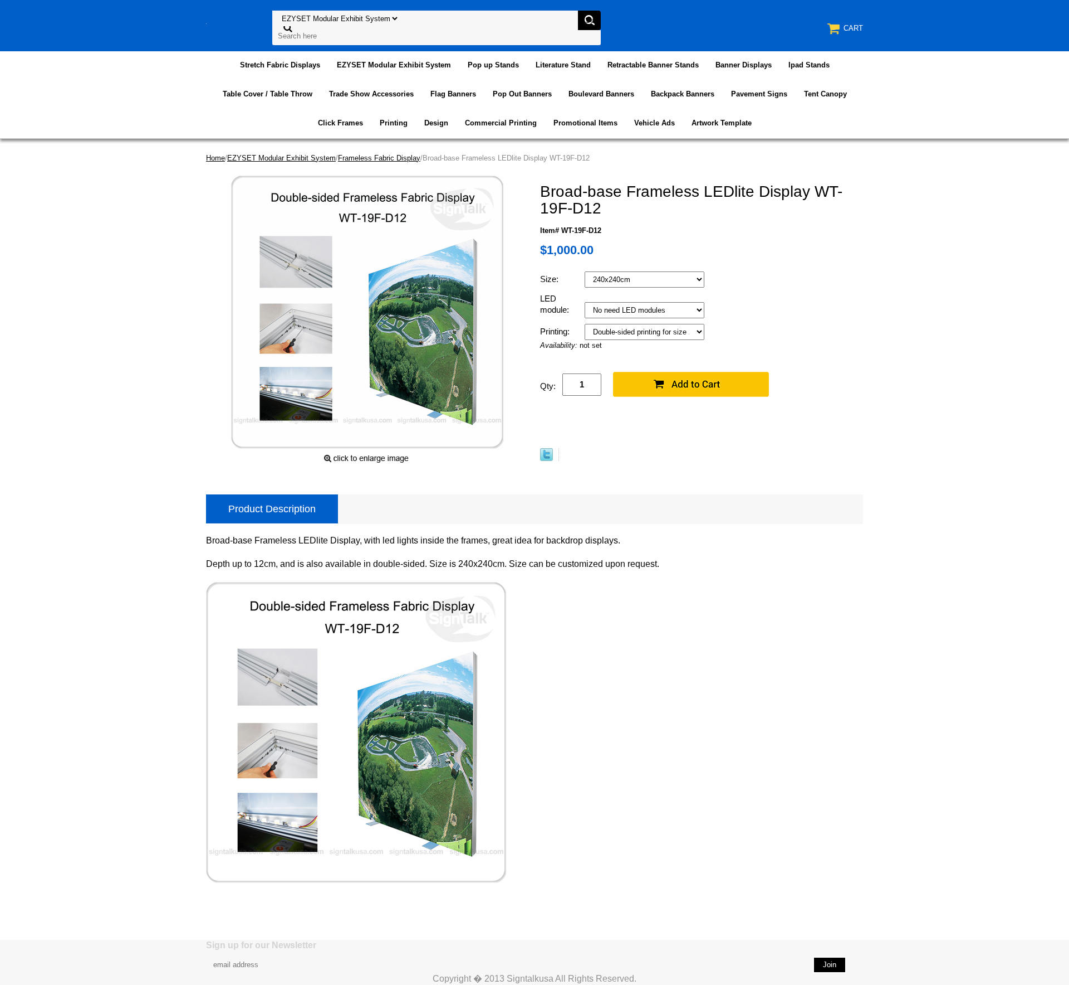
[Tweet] (546, 458)
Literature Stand (563, 65)
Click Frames (340, 123)
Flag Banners (453, 94)
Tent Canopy (825, 94)
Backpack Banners (682, 94)
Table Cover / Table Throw (267, 94)
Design (436, 123)
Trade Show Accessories (371, 94)
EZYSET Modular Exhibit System (394, 65)
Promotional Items (585, 123)
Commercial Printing (501, 123)
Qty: (548, 386)
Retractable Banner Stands (653, 65)
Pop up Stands (493, 65)
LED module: (555, 304)
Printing (394, 123)
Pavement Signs (759, 94)
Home (215, 158)
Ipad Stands (809, 65)
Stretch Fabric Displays (280, 65)
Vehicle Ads (654, 123)
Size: (550, 279)
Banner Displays (743, 65)
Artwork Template (722, 123)
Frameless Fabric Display (379, 158)
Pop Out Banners (522, 94)
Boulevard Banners (601, 94)
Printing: (556, 331)
